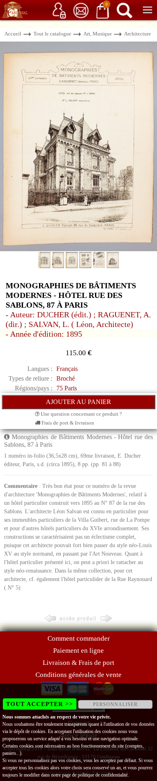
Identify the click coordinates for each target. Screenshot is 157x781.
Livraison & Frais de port (78, 662)
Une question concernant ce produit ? (80, 414)
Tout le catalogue (52, 34)
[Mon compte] (59, 10)
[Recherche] (124, 10)
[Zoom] (78, 146)
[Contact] (81, 10)
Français (67, 368)
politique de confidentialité (103, 775)
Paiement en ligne (78, 650)
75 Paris (66, 388)
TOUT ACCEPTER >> (39, 704)
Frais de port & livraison (67, 423)
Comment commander (79, 638)
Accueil (12, 34)
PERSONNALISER (115, 704)
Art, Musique (97, 34)
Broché (65, 378)
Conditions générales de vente (78, 675)
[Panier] (103, 10)
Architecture (137, 34)
